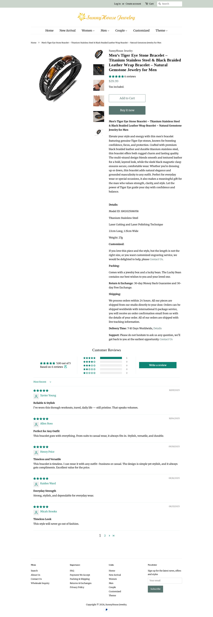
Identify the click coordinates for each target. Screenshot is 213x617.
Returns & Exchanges (81, 583)
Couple (120, 30)
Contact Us (156, 259)
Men (104, 30)
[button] (116, 76)
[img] (40, 390)
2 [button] (105, 535)
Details (157, 328)
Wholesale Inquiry (40, 583)
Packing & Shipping (80, 579)
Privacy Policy (77, 587)
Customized (141, 30)
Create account (133, 3)
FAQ (72, 570)
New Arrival (68, 30)
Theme (161, 30)
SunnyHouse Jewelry (115, 604)
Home (49, 30)
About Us (35, 575)
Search (34, 570)
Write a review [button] (158, 365)
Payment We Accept (80, 575)
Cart (151, 3)
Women (87, 30)
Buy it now (127, 110)
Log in (117, 3)
